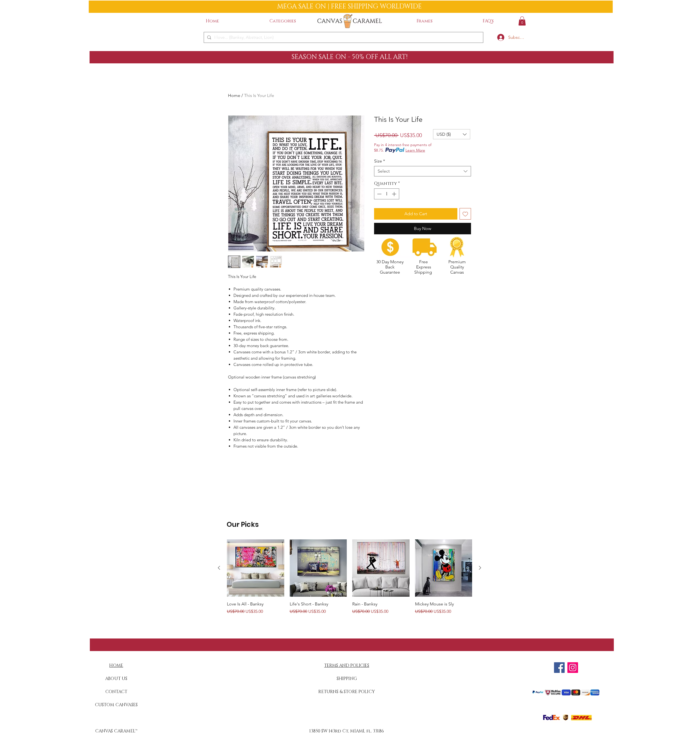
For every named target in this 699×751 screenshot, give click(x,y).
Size (379, 161)
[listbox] (451, 134)
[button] (282, 21)
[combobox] (422, 171)
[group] (349, 577)
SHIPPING (347, 679)
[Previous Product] (219, 567)
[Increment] (394, 194)
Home (234, 95)
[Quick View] (255, 568)
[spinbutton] (387, 194)
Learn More (415, 150)
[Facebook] (559, 667)
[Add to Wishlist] (465, 214)
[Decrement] (379, 194)
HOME (116, 666)
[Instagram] (572, 667)
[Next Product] (480, 567)
